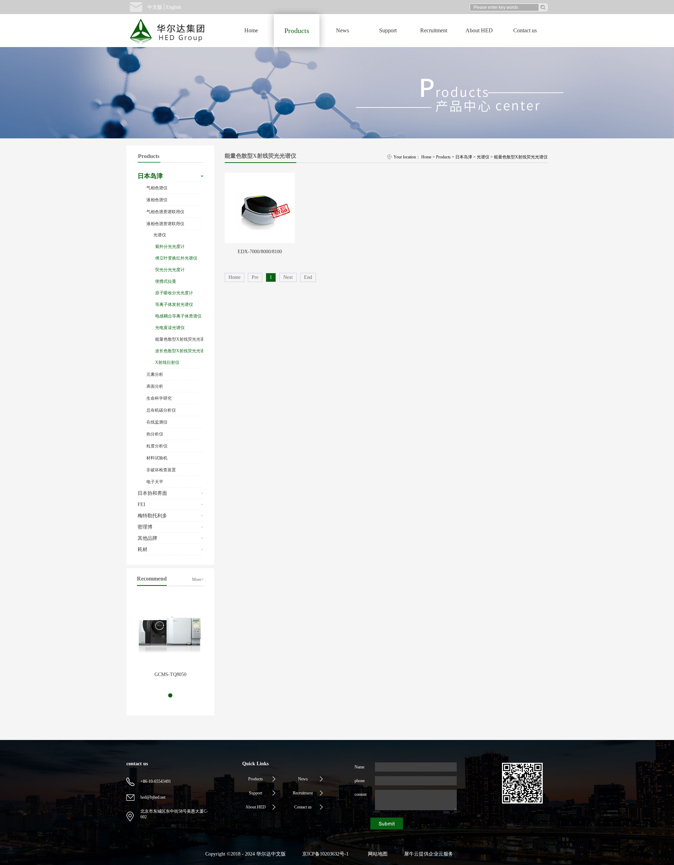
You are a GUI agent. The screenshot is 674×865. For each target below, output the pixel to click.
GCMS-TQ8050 (170, 674)
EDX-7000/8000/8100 (260, 251)
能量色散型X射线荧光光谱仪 (521, 157)
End (308, 277)
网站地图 (376, 854)
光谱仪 (483, 157)
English (173, 7)
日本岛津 (463, 157)
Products (443, 157)
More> (198, 579)
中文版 (154, 7)
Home (251, 30)
